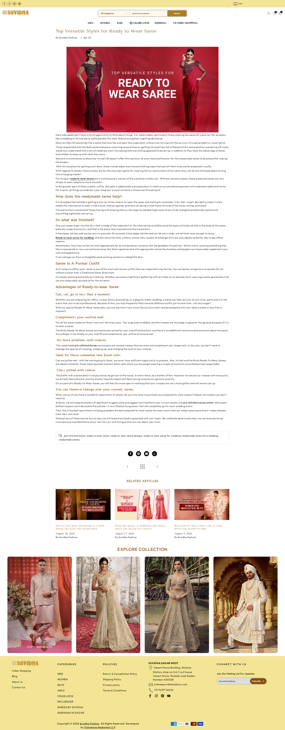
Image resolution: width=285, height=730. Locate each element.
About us (17, 681)
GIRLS (61, 690)
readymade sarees (69, 439)
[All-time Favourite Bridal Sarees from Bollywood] (157, 467)
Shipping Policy (112, 679)
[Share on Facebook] (130, 453)
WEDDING (160, 23)
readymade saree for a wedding (200, 435)
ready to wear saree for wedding (162, 435)
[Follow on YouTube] (19, 4)
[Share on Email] (146, 453)
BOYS (60, 684)
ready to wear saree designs (126, 435)
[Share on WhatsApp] (154, 453)
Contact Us (18, 687)
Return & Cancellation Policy (120, 673)
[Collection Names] (39, 605)
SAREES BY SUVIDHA (70, 707)
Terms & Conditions (114, 690)
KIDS (119, 23)
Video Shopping (21, 670)
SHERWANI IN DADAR (70, 712)
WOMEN (105, 23)
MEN (90, 23)
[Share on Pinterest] (138, 453)
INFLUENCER (65, 701)
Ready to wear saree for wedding (75, 237)
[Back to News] (142, 467)
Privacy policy (111, 684)
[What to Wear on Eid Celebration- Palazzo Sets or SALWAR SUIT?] (127, 467)
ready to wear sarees (82, 178)
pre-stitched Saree (74, 435)
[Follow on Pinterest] (14, 4)
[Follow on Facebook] (4, 4)
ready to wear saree (98, 435)
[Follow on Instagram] (9, 4)
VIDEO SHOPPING (187, 23)
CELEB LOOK (65, 696)
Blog (14, 676)
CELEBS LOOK (141, 23)
